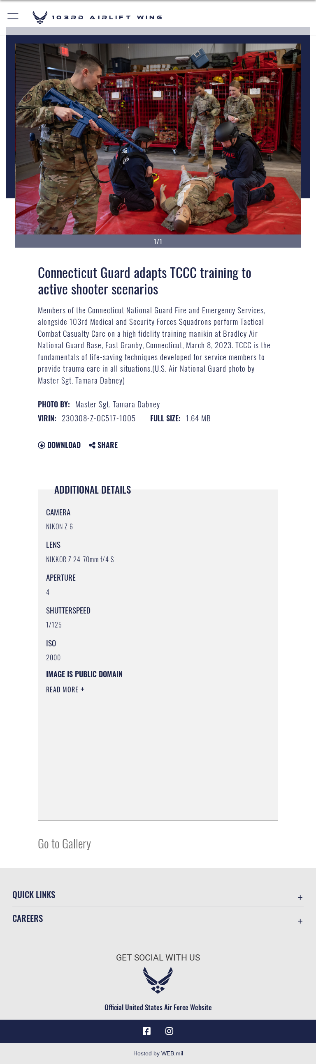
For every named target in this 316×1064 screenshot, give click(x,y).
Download (63, 444)
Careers (27, 918)
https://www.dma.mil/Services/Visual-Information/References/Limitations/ (142, 753)
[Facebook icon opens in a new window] (146, 1031)
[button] (13, 17)
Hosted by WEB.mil (158, 1053)
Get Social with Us (158, 958)
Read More (63, 689)
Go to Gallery (64, 843)
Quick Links (33, 894)
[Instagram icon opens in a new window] (169, 1031)
